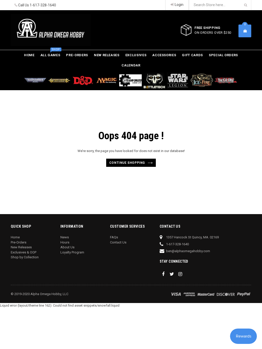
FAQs (114, 237)
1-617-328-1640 (43, 5)
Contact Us (118, 242)
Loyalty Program (72, 252)
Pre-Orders (77, 55)
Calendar (131, 65)
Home (29, 55)
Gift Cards (192, 55)
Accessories (164, 55)
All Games (50, 53)
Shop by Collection (25, 257)
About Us (67, 247)
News (64, 237)
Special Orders (223, 55)
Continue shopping (127, 163)
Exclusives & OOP (23, 252)
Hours (64, 242)
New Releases (106, 55)
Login (178, 5)
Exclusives (136, 55)
